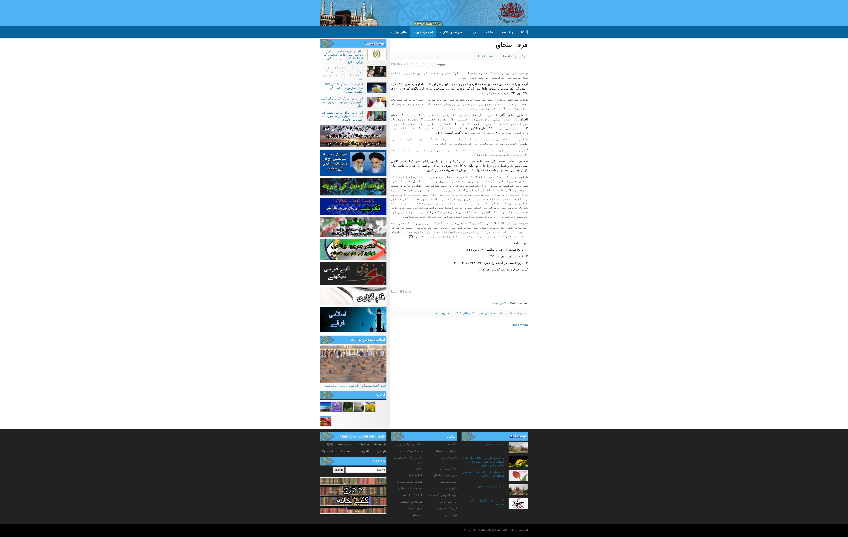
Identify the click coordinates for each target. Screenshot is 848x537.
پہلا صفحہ (506, 32)
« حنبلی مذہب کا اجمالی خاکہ (474, 313)
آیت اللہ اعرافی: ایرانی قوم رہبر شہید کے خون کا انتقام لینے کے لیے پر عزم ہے (343, 73)
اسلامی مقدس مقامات (368, 340)
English (346, 451)
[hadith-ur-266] (325, 420)
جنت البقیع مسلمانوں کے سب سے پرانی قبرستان (355, 385)
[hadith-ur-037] (336, 406)
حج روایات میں (449, 457)
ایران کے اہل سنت (411, 495)
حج (473, 32)
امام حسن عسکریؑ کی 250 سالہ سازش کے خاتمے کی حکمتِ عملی (343, 88)
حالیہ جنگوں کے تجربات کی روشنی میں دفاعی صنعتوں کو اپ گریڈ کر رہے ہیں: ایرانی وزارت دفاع (343, 56)
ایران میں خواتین (448, 501)
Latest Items (375, 43)
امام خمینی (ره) (448, 468)
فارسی (381, 451)
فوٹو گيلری (451, 514)
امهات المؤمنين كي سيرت (442, 495)
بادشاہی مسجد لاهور (490, 486)
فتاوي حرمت (450, 488)
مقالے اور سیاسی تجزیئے (408, 444)
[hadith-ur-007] (325, 406)
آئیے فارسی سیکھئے (411, 501)
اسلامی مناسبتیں (448, 481)
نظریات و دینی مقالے (446, 451)
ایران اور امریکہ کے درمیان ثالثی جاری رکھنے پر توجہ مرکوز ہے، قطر (342, 102)
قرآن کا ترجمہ (414, 508)
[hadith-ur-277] (369, 406)
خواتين (418, 468)
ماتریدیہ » (442, 313)
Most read (518, 436)
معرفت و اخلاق (452, 32)
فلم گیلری (416, 514)
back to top (520, 325)
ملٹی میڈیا (400, 32)
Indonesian (343, 444)
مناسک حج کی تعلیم (411, 451)
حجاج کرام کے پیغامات (410, 488)
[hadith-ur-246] (347, 406)
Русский (327, 451)
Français (380, 444)
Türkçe (364, 444)
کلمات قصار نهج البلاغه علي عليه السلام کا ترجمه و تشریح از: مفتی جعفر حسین (483, 461)
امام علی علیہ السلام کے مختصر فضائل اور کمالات (483, 473)
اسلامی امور (424, 32)
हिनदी (330, 444)
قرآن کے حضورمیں (447, 508)
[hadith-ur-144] (358, 406)
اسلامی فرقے (500, 303)
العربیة (364, 451)
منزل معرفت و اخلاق (445, 475)
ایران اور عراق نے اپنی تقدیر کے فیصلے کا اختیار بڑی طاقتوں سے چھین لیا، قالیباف (342, 116)
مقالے (489, 32)
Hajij (523, 32)
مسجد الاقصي (495, 444)
